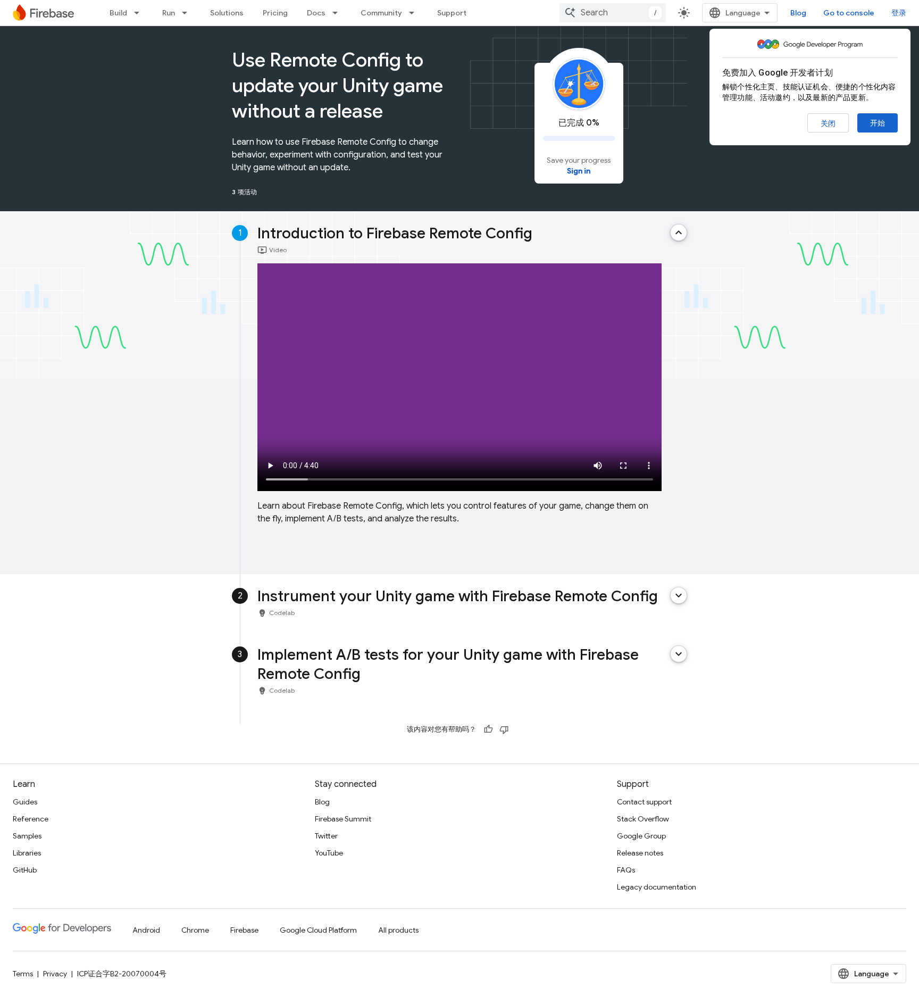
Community (381, 13)
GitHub (25, 870)
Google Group (641, 836)
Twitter (326, 836)
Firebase (244, 930)
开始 (877, 123)
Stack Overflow (643, 819)
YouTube (329, 853)
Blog (798, 13)
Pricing (275, 13)
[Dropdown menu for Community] (415, 13)
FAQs (626, 870)
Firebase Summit (343, 819)
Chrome (195, 930)
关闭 (828, 123)
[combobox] (612, 12)
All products (398, 930)
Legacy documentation (656, 887)
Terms (23, 973)
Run (168, 13)
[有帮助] (488, 729)
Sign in (578, 171)
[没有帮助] (504, 729)
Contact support (644, 802)
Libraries (27, 853)
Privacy (55, 973)
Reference (30, 819)
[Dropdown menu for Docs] (338, 13)
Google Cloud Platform (318, 930)
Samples (27, 836)
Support (451, 13)
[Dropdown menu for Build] (140, 13)
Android (146, 930)
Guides (25, 802)
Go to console (848, 13)
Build (118, 13)
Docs (316, 13)
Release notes (640, 853)
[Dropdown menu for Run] (187, 13)
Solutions (227, 13)
